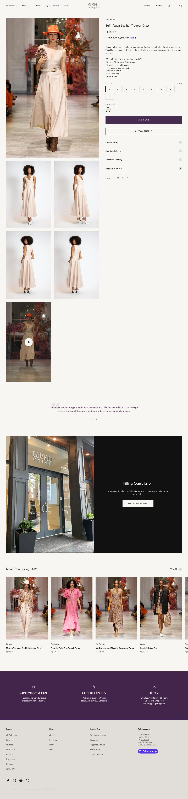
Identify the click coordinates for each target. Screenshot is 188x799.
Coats (142, 644)
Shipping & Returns (97, 745)
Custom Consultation (98, 735)
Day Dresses (110, 20)
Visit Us (52, 735)
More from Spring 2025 (22, 569)
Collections (10, 6)
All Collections (11, 735)
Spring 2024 (11, 769)
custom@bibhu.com (145, 742)
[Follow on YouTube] (21, 780)
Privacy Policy (95, 750)
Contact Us (94, 740)
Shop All (25, 6)
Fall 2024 (9, 764)
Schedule (103, 701)
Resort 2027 (10, 740)
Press (66, 6)
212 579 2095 (145, 740)
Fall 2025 (9, 755)
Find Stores (147, 6)
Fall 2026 (9, 745)
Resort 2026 (10, 750)
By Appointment (52, 6)
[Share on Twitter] (118, 178)
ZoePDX (51, 789)
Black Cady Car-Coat (149, 648)
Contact (159, 6)
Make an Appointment (138, 503)
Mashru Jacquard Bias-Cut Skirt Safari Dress (115, 648)
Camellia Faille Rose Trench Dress (65, 648)
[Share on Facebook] (114, 178)
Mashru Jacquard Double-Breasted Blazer (24, 648)
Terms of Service (96, 755)
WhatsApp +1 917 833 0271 (154, 704)
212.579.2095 (158, 701)
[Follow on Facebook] (8, 780)
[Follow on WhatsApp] (27, 780)
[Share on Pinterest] (122, 178)
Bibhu (38, 6)
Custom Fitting (143, 131)
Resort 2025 (10, 759)
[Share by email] (127, 178)
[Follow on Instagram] (14, 780)
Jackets (9, 644)
